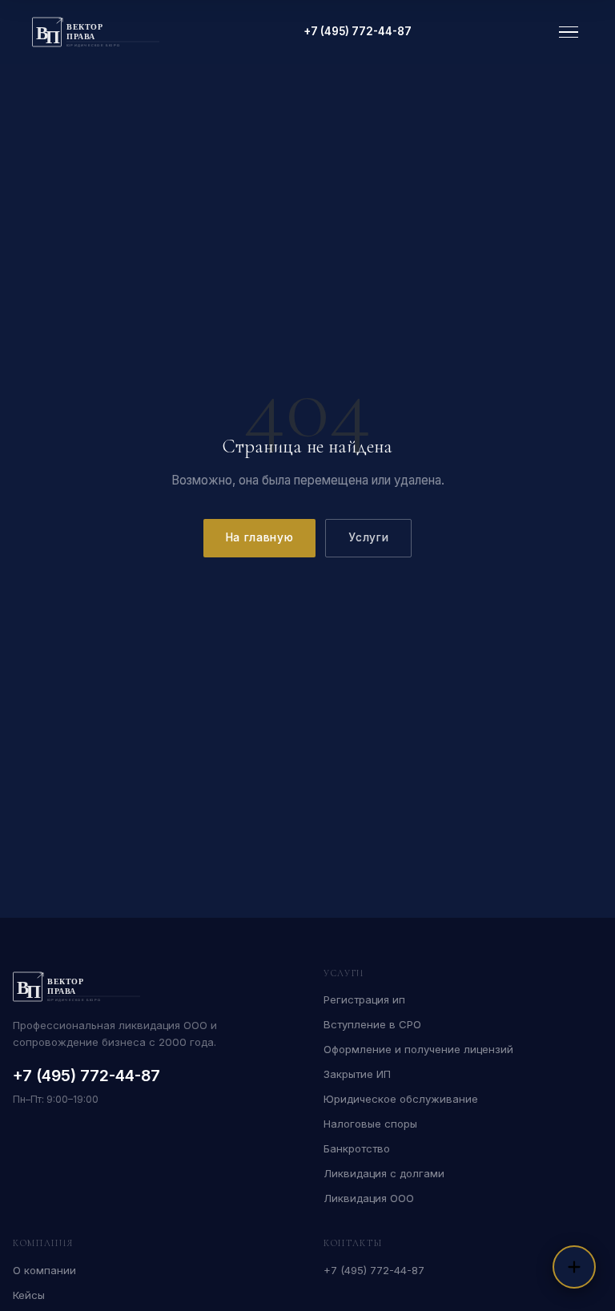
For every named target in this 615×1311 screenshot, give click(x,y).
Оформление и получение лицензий (418, 1049)
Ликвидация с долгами (384, 1173)
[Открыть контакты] (574, 1267)
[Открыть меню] (568, 32)
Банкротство (357, 1148)
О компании (44, 1270)
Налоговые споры (370, 1123)
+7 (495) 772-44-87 (357, 31)
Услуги (368, 537)
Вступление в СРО (372, 1024)
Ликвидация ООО (369, 1198)
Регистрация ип (364, 999)
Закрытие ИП (357, 1074)
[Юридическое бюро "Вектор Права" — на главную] (96, 32)
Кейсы (29, 1295)
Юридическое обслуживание (401, 1098)
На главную (260, 537)
